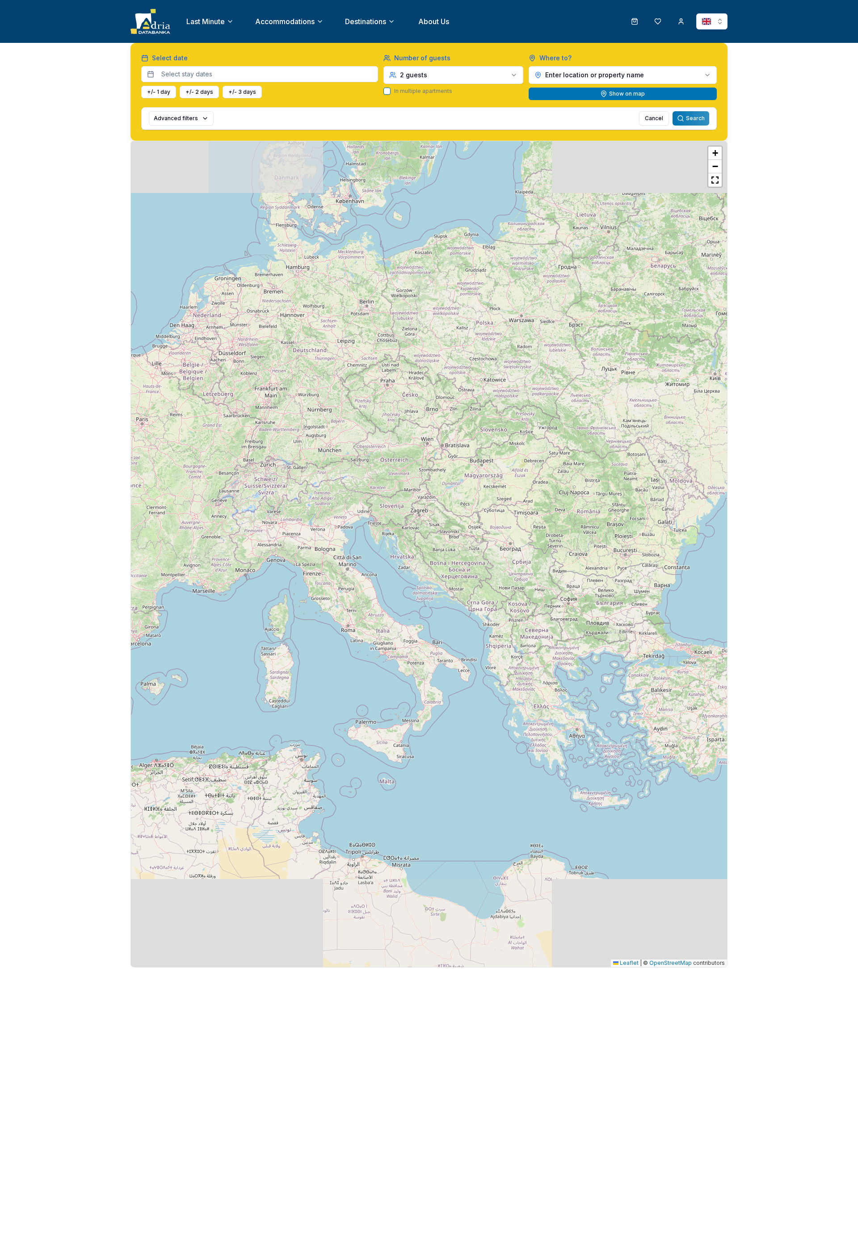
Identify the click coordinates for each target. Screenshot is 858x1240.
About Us (433, 21)
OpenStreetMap (670, 962)
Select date (170, 58)
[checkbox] (387, 91)
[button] (715, 153)
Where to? (555, 58)
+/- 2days (199, 91)
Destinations (365, 21)
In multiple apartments (423, 91)
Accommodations (285, 21)
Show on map (627, 93)
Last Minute (205, 21)
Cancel (654, 118)
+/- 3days (242, 91)
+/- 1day (158, 91)
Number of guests (422, 58)
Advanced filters (176, 118)
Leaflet (628, 962)
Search (695, 118)
